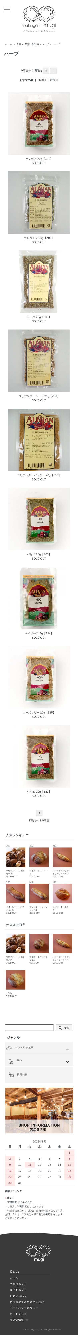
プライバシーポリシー (24, 1307)
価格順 (42, 80)
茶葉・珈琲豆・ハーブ (37, 44)
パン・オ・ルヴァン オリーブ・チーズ (63, 861)
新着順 (54, 80)
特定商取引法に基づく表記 (27, 1302)
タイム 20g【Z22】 (39, 791)
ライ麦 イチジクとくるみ (38, 960)
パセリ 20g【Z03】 (39, 554)
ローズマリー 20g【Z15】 (39, 712)
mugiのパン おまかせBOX (15, 861)
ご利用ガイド (18, 1284)
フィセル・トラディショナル (38, 897)
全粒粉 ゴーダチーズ (62, 897)
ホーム (8, 44)
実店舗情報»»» (19, 1319)
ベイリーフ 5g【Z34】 (39, 633)
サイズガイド (18, 1290)
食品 (18, 44)
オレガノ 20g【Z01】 (39, 158)
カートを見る (18, 1313)
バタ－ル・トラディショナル (15, 897)
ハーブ (56, 44)
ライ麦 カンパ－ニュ (38, 861)
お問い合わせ (18, 1295)
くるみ (11, 994)
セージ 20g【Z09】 (39, 317)
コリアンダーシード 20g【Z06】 (39, 396)
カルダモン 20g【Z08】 (39, 238)
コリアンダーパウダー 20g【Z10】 (39, 475)
